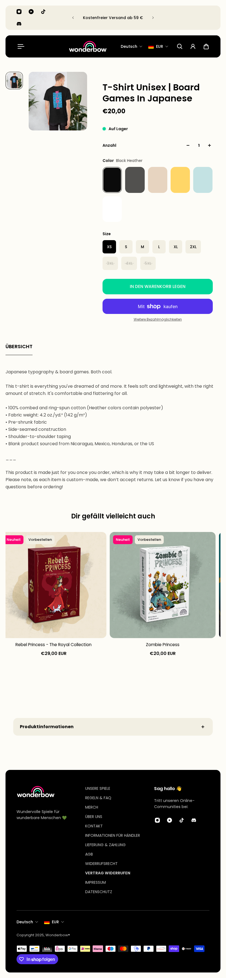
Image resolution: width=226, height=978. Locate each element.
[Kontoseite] (193, 46)
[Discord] (19, 24)
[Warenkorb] (206, 46)
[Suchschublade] (179, 46)
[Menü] (19, 46)
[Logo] (88, 46)
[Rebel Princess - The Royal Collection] (53, 585)
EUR (55, 922)
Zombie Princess (162, 644)
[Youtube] (31, 12)
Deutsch (25, 922)
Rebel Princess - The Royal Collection (53, 644)
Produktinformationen (47, 726)
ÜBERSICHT (19, 346)
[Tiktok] (43, 12)
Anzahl (109, 145)
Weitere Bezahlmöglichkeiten (158, 319)
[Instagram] (19, 12)
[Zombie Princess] (162, 585)
